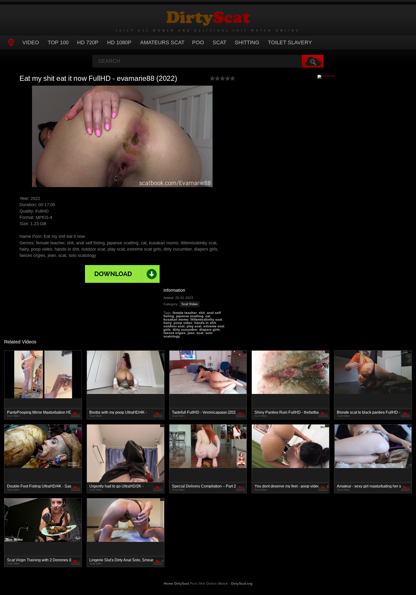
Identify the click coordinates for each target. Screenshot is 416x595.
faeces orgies (174, 333)
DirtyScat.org (242, 583)
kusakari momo (175, 319)
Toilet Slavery (290, 42)
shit (202, 313)
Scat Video (190, 304)
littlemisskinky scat (206, 319)
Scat (219, 42)
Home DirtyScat (176, 583)
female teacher (185, 313)
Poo (198, 42)
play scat (194, 326)
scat (199, 333)
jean (191, 333)
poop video (183, 323)
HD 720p (87, 42)
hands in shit (205, 323)
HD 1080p (119, 42)
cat (207, 316)
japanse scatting (189, 316)
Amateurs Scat (162, 42)
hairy (167, 323)
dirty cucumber (185, 329)
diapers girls (209, 329)
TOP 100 (58, 42)
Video (30, 42)
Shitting (247, 42)
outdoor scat (174, 326)
